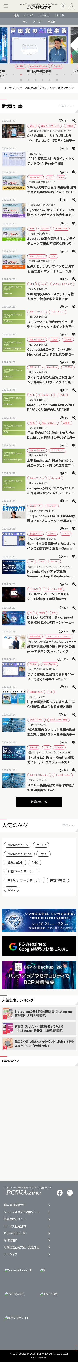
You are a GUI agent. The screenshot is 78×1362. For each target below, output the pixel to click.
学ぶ (25, 21)
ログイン (71, 8)
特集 (16, 15)
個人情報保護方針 (15, 1205)
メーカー (38, 21)
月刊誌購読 (10, 1240)
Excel (43, 853)
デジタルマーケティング (24, 880)
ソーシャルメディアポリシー (21, 1212)
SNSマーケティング (21, 871)
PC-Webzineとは (14, 1233)
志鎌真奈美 (58, 880)
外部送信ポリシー (15, 1219)
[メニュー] (6, 6)
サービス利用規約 (15, 1226)
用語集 (52, 21)
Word (11, 889)
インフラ (29, 15)
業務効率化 (15, 862)
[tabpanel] (39, 52)
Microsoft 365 (17, 844)
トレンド (59, 15)
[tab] (6, 74)
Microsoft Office (19, 853)
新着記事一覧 (39, 802)
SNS (34, 862)
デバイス (44, 15)
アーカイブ (10, 1254)
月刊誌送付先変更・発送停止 (21, 1247)
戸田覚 (41, 844)
